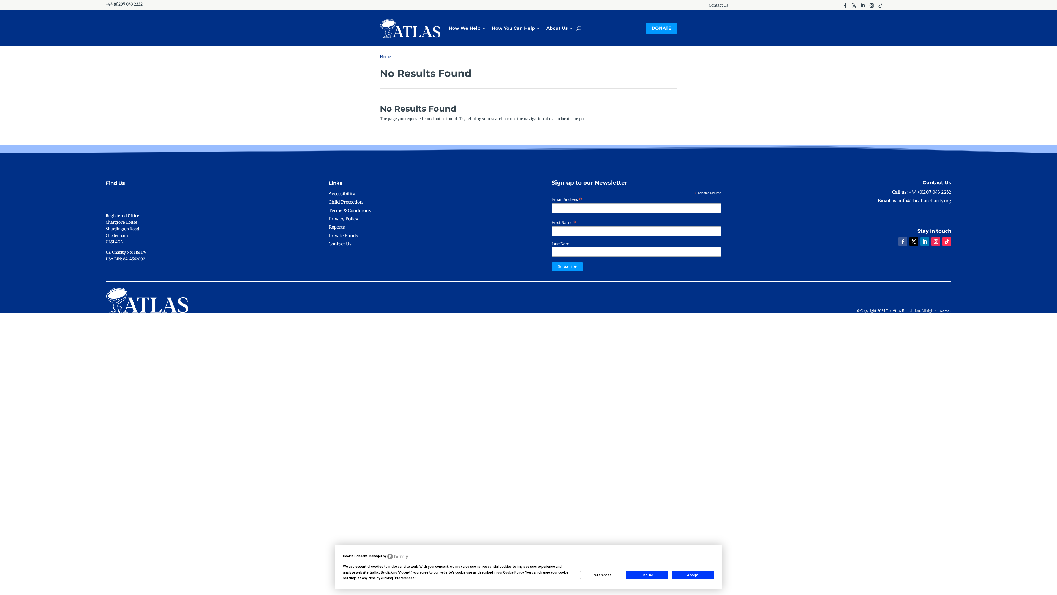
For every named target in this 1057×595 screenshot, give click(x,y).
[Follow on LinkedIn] (863, 5)
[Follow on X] (854, 5)
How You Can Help (513, 28)
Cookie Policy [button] (513, 572)
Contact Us (718, 5)
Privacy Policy (343, 218)
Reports (337, 227)
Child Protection (346, 202)
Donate (661, 28)
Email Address (567, 199)
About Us (557, 28)
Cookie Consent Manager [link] (362, 556)
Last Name (561, 243)
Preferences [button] (405, 578)
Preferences (601, 575)
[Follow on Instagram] (871, 5)
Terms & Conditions (350, 210)
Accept (693, 575)
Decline (647, 575)
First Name (564, 223)
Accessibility (342, 193)
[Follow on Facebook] (845, 5)
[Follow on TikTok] (880, 5)
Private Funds (343, 235)
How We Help (464, 28)
